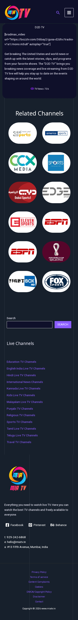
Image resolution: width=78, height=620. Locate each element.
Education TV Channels (21, 361)
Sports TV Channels (19, 422)
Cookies (39, 586)
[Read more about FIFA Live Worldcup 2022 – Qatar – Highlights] (56, 251)
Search (11, 318)
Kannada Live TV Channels (23, 388)
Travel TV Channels (19, 442)
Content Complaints (39, 581)
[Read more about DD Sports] (56, 162)
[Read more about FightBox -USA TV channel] (22, 281)
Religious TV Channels (21, 415)
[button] (58, 12)
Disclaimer (39, 596)
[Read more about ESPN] (56, 222)
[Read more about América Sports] (56, 133)
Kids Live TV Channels (21, 395)
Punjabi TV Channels (20, 408)
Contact (39, 601)
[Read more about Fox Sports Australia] (56, 281)
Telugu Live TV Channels (22, 435)
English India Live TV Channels (26, 368)
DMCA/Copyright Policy (39, 591)
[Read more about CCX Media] (22, 162)
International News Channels (25, 382)
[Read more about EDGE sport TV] (56, 192)
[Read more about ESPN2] (22, 251)
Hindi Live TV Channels (21, 375)
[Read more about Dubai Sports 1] (22, 192)
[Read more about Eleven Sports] (22, 222)
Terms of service (39, 577)
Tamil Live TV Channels (21, 428)
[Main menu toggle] (69, 12)
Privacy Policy (39, 572)
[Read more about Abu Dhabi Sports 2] (22, 133)
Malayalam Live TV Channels (25, 402)
